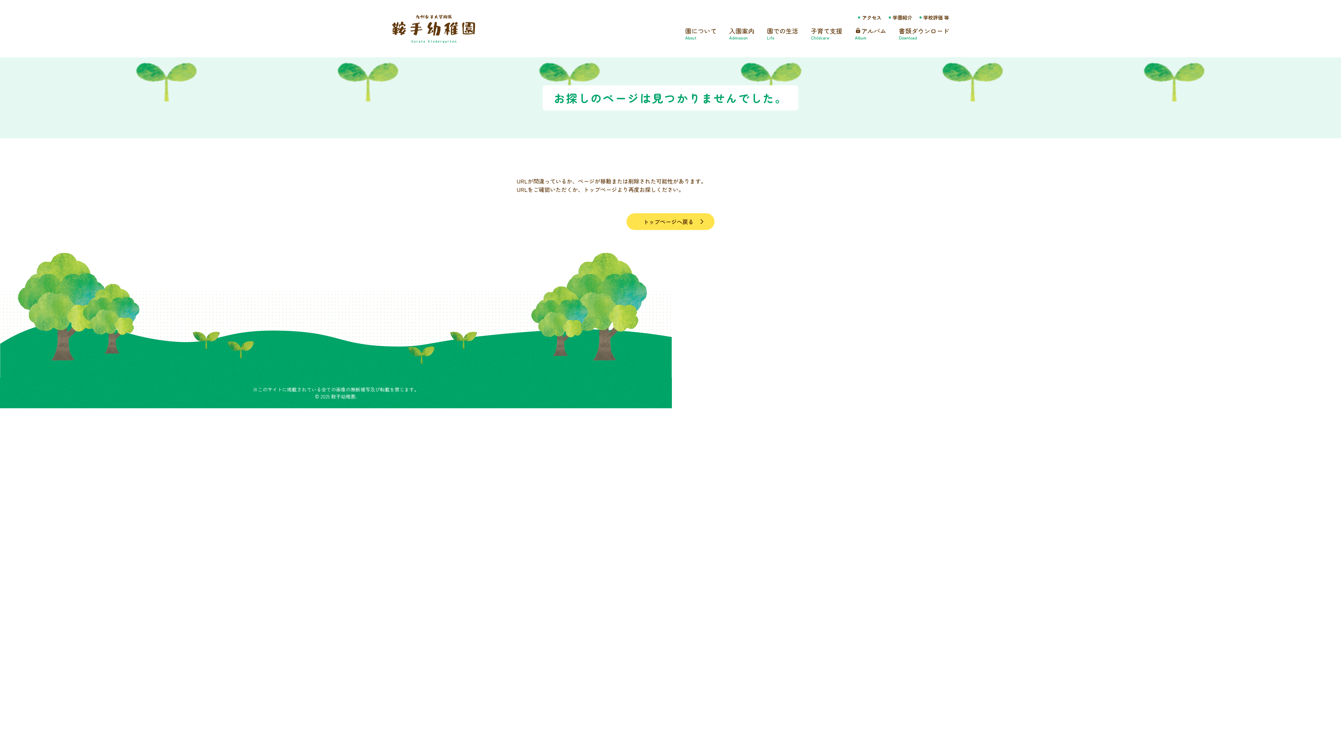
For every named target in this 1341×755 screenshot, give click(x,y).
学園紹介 (902, 17)
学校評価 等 (936, 17)
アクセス (871, 17)
